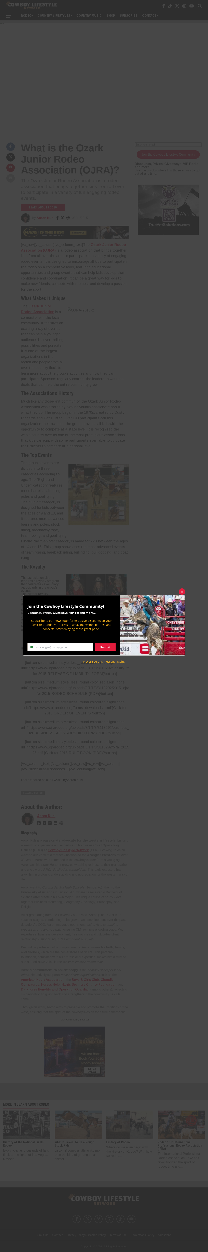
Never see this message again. (104, 661)
